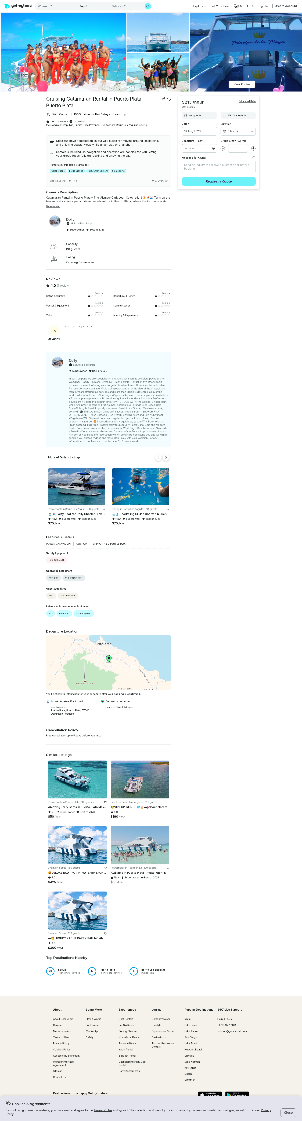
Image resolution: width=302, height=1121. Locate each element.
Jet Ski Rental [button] (127, 1025)
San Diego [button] (191, 1037)
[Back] (158, 457)
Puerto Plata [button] (108, 124)
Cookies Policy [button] (61, 1049)
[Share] (163, 99)
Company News (161, 1018)
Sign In (263, 6)
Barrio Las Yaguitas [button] (127, 124)
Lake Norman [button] (192, 1061)
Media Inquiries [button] (62, 1031)
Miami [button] (188, 1018)
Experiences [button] (127, 1009)
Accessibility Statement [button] (66, 1055)
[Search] (148, 6)
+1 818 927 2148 (226, 1025)
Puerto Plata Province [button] (87, 124)
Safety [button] (90, 1037)
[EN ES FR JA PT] (238, 6)
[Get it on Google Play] (237, 1095)
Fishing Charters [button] (128, 1031)
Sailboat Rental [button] (127, 1055)
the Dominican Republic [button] (59, 124)
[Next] (166, 457)
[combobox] (56, 6)
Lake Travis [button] (191, 1043)
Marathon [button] (190, 1079)
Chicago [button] (189, 1055)
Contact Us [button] (59, 1077)
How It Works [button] (93, 1018)
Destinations (159, 1037)
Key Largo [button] (190, 1067)
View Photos (242, 84)
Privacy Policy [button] (61, 1043)
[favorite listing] (169, 99)
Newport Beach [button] (194, 1049)
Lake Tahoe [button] (191, 1031)
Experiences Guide (163, 1031)
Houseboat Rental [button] (129, 1037)
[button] (220, 6)
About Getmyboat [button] (63, 1018)
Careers (57, 1025)
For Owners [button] (92, 1025)
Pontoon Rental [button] (127, 1043)
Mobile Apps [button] (93, 1031)
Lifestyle (156, 1025)
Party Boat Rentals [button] (129, 1070)
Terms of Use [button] (103, 1110)
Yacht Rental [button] (126, 1049)
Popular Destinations (199, 1009)
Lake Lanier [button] (191, 1025)
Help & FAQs (224, 1018)
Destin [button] (188, 1073)
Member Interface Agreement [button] (63, 1063)
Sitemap (57, 1070)
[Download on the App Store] (210, 1095)
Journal (157, 1009)
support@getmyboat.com (232, 1031)
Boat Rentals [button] (126, 1018)
